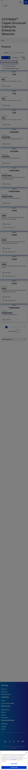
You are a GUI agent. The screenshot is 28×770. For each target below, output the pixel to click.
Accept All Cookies (14, 767)
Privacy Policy (14, 759)
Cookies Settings (14, 763)
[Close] (26, 752)
